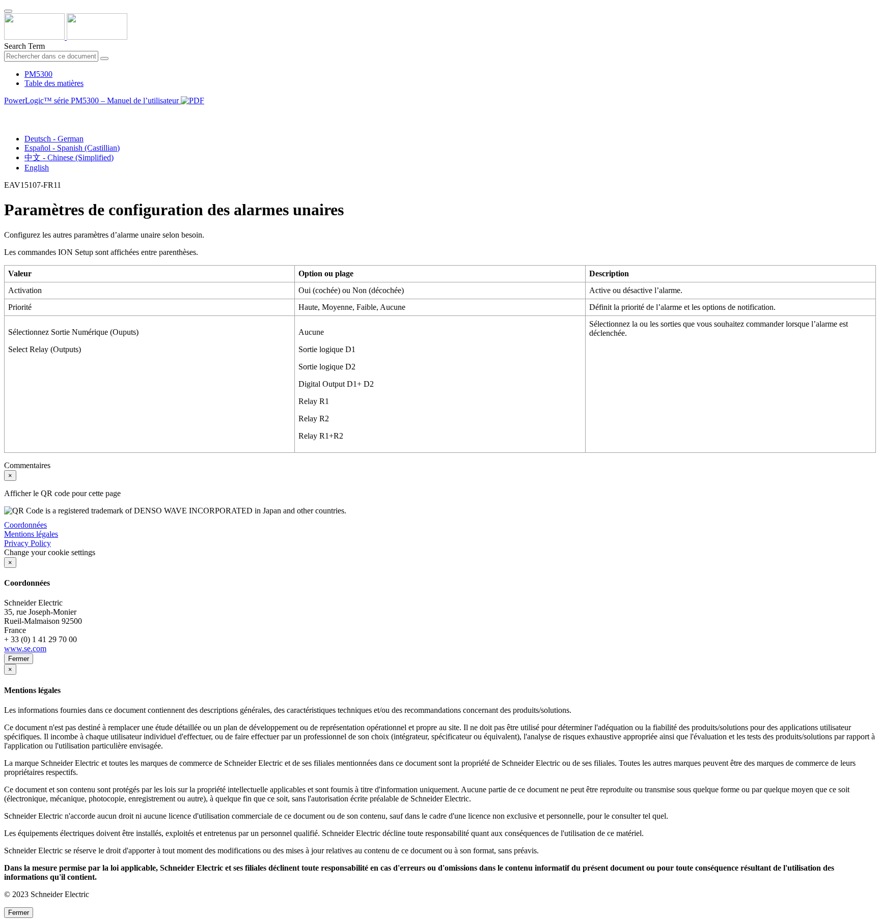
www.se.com (25, 648)
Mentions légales (31, 534)
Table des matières (54, 83)
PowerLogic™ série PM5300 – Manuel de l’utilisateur (92, 100)
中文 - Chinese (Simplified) (69, 157)
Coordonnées (25, 525)
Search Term (24, 46)
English (36, 167)
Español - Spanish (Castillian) (72, 147)
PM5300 (38, 74)
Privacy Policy (27, 543)
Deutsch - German (54, 138)
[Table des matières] (8, 112)
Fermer (18, 658)
